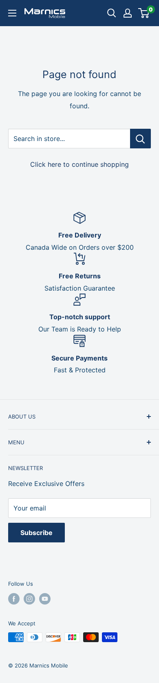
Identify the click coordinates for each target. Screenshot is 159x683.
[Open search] (111, 13)
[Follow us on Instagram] (29, 599)
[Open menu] (12, 13)
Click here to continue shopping (79, 164)
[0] (144, 13)
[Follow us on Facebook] (14, 599)
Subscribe (36, 532)
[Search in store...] (140, 138)
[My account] (128, 13)
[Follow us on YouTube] (45, 599)
